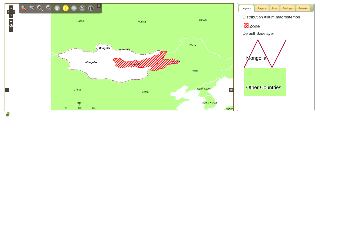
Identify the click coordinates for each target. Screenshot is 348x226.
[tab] (247, 8)
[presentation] (246, 8)
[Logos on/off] (7, 93)
